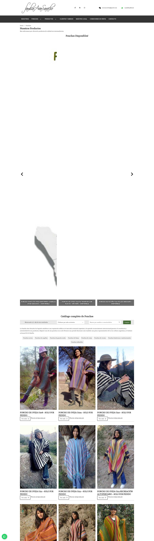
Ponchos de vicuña (100, 338)
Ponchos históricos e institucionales (119, 338)
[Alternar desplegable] (41, 19)
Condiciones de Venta (98, 19)
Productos (49, 19)
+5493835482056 (129, 7)
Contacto (112, 19)
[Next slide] (132, 174)
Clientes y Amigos (66, 19)
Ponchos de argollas (41, 338)
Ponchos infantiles (77, 342)
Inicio (21, 25)
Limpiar (127, 322)
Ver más (24, 418)
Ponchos (34, 19)
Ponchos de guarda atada (58, 338)
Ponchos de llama (73, 338)
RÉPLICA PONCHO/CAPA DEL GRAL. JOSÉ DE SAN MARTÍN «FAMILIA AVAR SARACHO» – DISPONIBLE (115, 302)
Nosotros (25, 19)
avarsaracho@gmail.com (109, 7)
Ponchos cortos (28, 338)
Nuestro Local (81, 19)
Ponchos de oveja (86, 338)
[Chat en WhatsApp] (4, 536)
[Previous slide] (22, 174)
